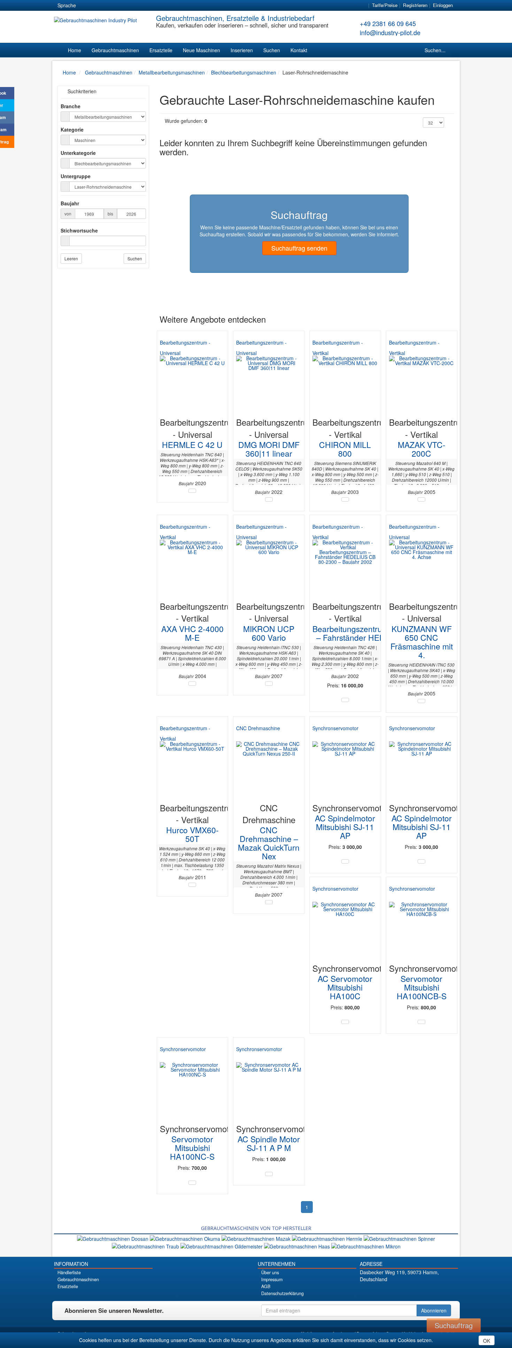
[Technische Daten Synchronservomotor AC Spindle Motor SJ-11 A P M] (269, 1174)
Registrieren (415, 5)
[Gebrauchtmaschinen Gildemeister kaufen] (222, 1245)
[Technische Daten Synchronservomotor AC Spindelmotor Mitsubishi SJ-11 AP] (345, 861)
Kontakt (298, 50)
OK (486, 1340)
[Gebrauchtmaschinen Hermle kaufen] (328, 1237)
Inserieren (242, 50)
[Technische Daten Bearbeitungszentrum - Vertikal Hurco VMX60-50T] (192, 885)
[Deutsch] (85, 5)
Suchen (271, 50)
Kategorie (72, 129)
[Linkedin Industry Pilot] (421, 1291)
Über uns (270, 1272)
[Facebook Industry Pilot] (384, 1291)
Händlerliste (69, 1272)
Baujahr (70, 203)
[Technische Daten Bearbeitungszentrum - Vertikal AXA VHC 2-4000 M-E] (192, 683)
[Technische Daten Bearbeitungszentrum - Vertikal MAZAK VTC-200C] (421, 499)
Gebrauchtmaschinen (115, 50)
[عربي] (148, 5)
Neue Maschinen (201, 50)
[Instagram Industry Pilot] (433, 1291)
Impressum (271, 1279)
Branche (70, 106)
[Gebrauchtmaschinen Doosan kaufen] (113, 1237)
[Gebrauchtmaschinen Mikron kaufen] (366, 1245)
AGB (265, 1286)
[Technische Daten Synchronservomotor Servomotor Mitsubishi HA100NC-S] (192, 1183)
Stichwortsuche (79, 230)
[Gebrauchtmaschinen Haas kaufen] (297, 1245)
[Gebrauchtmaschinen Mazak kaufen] (257, 1237)
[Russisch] (110, 5)
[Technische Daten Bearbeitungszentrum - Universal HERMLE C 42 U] (192, 491)
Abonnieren (434, 1310)
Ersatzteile (160, 50)
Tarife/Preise (384, 5)
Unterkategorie (78, 152)
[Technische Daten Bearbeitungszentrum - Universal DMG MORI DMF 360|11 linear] (269, 499)
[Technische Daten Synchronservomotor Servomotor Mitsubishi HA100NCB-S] (421, 1022)
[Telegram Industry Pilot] (409, 1291)
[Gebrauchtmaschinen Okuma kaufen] (186, 1237)
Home (74, 50)
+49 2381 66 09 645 (388, 23)
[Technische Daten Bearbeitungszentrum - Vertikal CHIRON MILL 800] (345, 499)
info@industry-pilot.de (390, 32)
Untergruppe (76, 176)
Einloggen (443, 5)
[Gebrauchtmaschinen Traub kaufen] (146, 1245)
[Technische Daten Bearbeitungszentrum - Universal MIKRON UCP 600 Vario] (269, 683)
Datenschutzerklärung (282, 1293)
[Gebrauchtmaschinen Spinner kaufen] (399, 1237)
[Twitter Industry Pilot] (396, 1291)
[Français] (135, 5)
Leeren (71, 258)
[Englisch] (98, 5)
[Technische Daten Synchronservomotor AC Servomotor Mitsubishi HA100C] (345, 1022)
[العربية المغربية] (123, 5)
